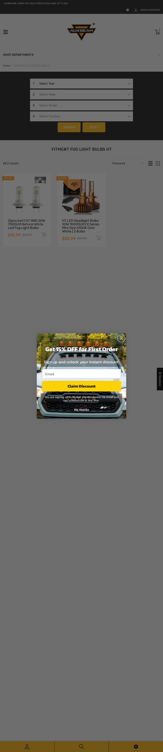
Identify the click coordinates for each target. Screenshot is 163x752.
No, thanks (81, 409)
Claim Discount (82, 386)
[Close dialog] (121, 338)
